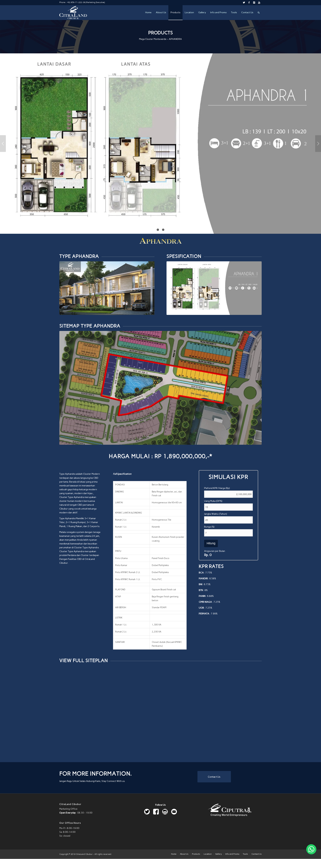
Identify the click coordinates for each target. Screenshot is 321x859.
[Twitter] (244, 2)
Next (318, 143)
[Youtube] (259, 2)
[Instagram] (254, 2)
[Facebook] (249, 2)
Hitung (211, 543)
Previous (3, 143)
